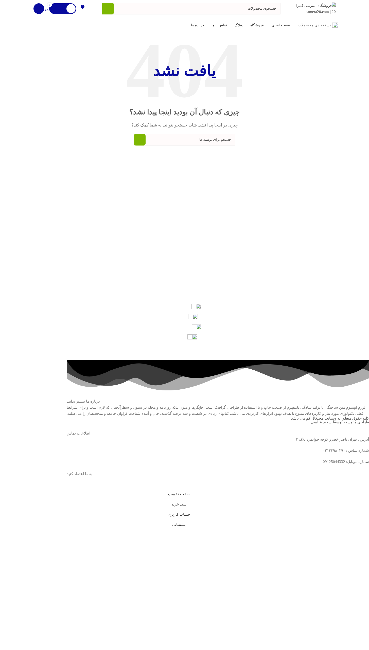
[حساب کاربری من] (39, 9)
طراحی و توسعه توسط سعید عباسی (340, 422)
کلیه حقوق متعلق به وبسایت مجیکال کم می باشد (330, 418)
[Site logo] (316, 8)
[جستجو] (108, 8)
